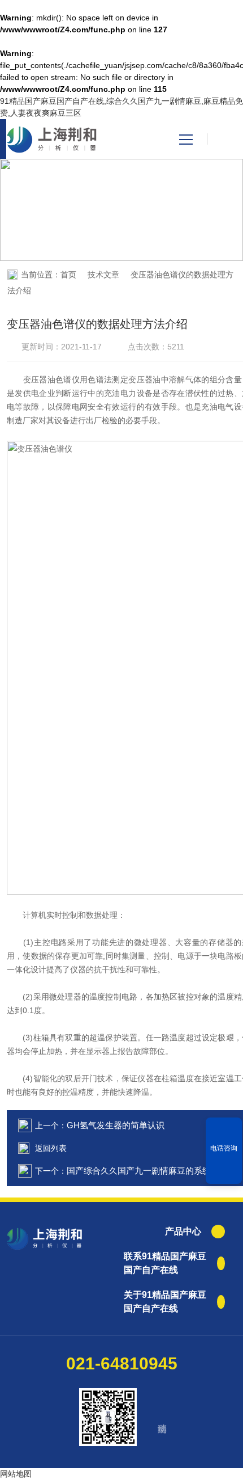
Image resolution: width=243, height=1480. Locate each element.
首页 (68, 274)
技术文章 (103, 274)
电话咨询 (223, 1148)
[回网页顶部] (224, 1171)
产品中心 (183, 1231)
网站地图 (16, 1473)
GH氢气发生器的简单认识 (115, 1125)
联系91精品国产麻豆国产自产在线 (165, 1263)
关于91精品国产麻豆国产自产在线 (165, 1301)
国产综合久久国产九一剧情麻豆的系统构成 (147, 1170)
